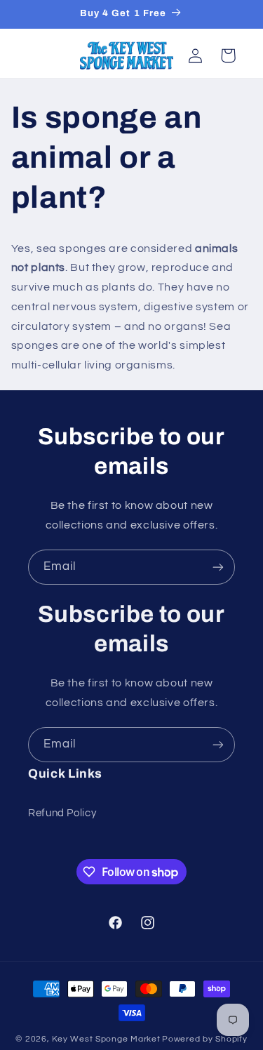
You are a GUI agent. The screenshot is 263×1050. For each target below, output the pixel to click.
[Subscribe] (218, 567)
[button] (228, 55)
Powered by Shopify (204, 1039)
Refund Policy (62, 813)
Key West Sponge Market (106, 1039)
